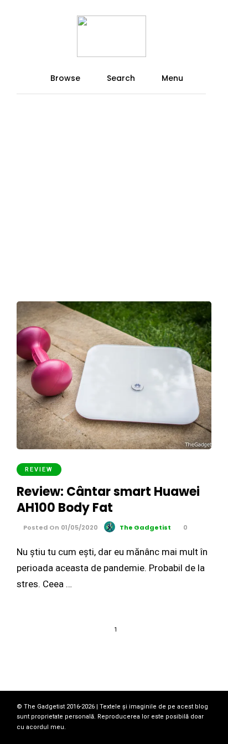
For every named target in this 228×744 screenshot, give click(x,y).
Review (39, 469)
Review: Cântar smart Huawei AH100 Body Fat (108, 499)
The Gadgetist (145, 527)
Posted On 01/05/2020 (60, 527)
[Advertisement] (114, 165)
